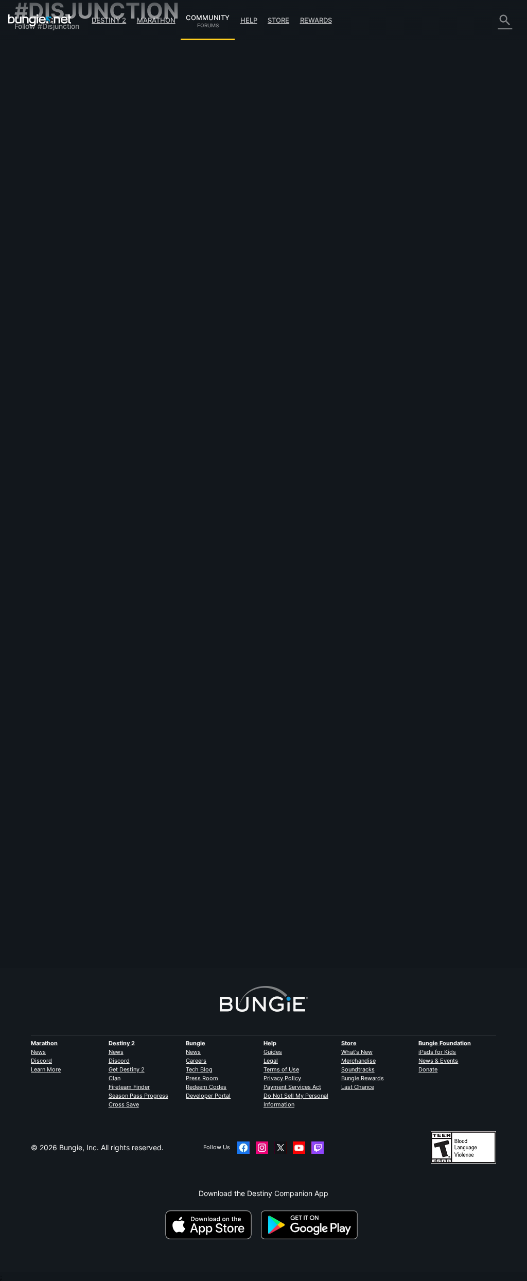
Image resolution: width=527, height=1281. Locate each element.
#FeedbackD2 (358, 178)
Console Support (49, 189)
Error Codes (40, 110)
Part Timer (279, 309)
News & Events (438, 1060)
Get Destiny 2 (127, 1069)
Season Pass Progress (138, 1095)
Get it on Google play (311, 1224)
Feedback (37, 66)
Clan (114, 1078)
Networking (40, 119)
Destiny (39, 20)
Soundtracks (358, 1069)
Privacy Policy (282, 1078)
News (38, 1051)
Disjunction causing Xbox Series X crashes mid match (232, 685)
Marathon (156, 20)
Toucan (155, 494)
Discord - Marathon (53, 250)
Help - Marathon (48, 241)
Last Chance (357, 1086)
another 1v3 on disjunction (187, 377)
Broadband (161, 186)
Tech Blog (199, 1069)
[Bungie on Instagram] (262, 1147)
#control (220, 486)
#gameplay (356, 686)
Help (248, 20)
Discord (41, 1060)
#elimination (332, 378)
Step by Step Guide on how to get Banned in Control (231, 477)
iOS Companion (47, 163)
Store (278, 20)
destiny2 (297, 178)
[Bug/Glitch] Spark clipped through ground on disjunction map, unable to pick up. (280, 785)
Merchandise (358, 1060)
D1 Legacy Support (53, 198)
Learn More (46, 1069)
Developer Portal (208, 1095)
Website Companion (54, 154)
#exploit (325, 178)
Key (271, 617)
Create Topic (167, 128)
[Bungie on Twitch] (317, 1147)
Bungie (195, 1043)
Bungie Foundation (444, 1043)
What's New (357, 1051)
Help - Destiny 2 (48, 101)
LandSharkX (163, 803)
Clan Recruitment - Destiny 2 (69, 215)
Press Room (202, 1078)
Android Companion (54, 171)
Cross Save (124, 1104)
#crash (409, 686)
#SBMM (276, 486)
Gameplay (38, 93)
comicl (153, 386)
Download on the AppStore (212, 1224)
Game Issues (42, 136)
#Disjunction (396, 178)
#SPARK (261, 795)
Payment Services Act (292, 1086)
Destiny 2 (109, 20)
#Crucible (296, 895)
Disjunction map (169, 585)
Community (208, 16)
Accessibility (41, 145)
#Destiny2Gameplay (316, 486)
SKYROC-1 (161, 594)
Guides (273, 1051)
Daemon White (167, 286)
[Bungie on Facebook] (243, 1147)
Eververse (37, 128)
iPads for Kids (437, 1051)
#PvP (268, 378)
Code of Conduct (46, 262)
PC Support (40, 180)
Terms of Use (281, 1069)
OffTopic (35, 233)
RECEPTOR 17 (166, 694)
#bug (203, 795)
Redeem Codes (206, 1086)
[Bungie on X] (280, 1147)
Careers (196, 1060)
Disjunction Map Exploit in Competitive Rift (214, 177)
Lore (28, 84)
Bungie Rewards (362, 1078)
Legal (271, 1060)
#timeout (249, 486)
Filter (203, 128)
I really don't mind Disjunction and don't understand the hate (244, 277)
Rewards (316, 20)
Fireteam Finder (129, 1086)
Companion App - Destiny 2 (67, 206)
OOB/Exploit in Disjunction (186, 894)
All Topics (36, 49)
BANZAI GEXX (285, 517)
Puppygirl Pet (165, 902)
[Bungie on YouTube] (299, 1147)
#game (385, 686)
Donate (427, 1069)
